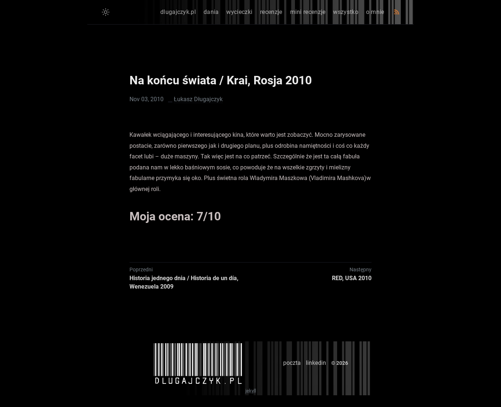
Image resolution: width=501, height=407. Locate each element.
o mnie (375, 11)
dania (211, 11)
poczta (292, 362)
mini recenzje (308, 11)
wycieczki (239, 11)
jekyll (250, 390)
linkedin (316, 362)
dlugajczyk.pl (178, 11)
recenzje (271, 11)
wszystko (345, 11)
